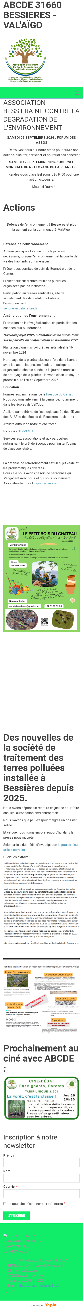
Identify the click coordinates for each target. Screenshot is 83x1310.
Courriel (10, 1186)
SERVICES (25, 431)
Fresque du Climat (59, 394)
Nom (6, 1171)
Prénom (9, 1155)
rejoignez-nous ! (46, 483)
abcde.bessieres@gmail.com (39, 1286)
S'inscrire (16, 1215)
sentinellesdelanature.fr (20, 308)
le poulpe (64, 845)
